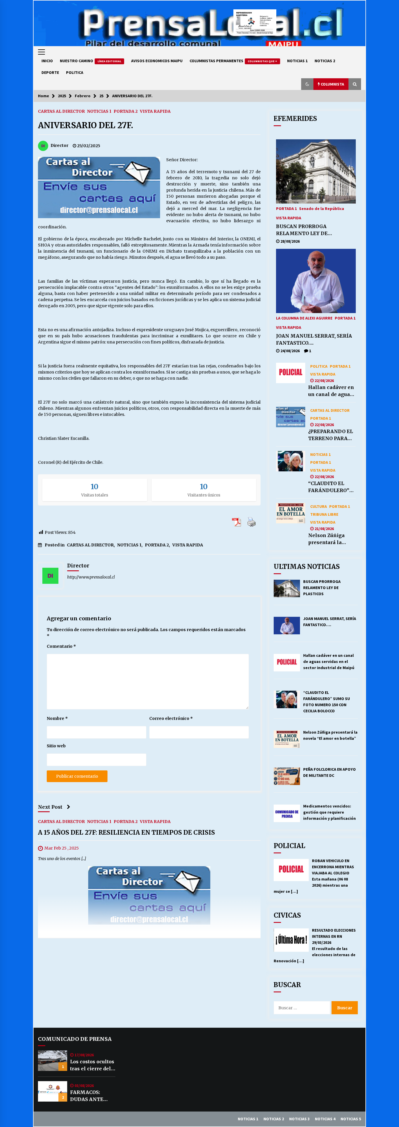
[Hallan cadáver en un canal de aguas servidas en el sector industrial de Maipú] (290, 373)
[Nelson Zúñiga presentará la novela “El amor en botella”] (290, 513)
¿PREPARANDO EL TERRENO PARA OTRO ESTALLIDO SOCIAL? (330, 435)
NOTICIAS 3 (299, 1118)
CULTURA (318, 506)
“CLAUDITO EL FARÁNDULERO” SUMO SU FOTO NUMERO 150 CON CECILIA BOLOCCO (330, 487)
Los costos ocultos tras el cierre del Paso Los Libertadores (92, 1065)
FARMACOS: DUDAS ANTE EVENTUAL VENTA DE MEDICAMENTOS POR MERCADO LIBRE (92, 1096)
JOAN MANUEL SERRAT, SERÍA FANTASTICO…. (314, 339)
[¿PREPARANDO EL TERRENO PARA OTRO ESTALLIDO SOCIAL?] (290, 417)
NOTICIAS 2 (325, 60)
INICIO (47, 60)
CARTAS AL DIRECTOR (61, 111)
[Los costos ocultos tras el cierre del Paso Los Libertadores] (52, 1060)
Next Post (50, 807)
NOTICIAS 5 (351, 1118)
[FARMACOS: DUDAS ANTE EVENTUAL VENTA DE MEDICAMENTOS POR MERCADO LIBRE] (52, 1091)
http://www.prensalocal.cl (91, 577)
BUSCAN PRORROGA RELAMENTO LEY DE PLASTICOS (302, 230)
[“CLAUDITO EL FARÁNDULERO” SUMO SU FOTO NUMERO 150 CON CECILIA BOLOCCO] (290, 461)
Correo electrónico (171, 718)
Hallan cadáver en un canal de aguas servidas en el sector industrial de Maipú (331, 391)
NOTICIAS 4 (325, 1118)
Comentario (61, 646)
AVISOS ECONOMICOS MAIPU (157, 60)
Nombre (57, 718)
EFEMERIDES (295, 118)
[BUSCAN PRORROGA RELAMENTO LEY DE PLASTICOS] (316, 171)
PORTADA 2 (126, 111)
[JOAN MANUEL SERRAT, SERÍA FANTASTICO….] (316, 281)
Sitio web (56, 746)
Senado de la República (321, 208)
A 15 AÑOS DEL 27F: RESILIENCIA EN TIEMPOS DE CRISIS (126, 833)
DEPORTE (50, 72)
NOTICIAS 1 (297, 60)
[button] (307, 84)
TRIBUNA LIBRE (324, 514)
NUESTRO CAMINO (90, 60)
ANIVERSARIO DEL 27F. (85, 125)
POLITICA (74, 72)
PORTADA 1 (286, 208)
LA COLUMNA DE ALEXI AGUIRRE (304, 317)
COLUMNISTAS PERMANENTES (233, 60)
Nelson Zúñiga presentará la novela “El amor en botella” (328, 539)
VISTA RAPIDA (155, 111)
